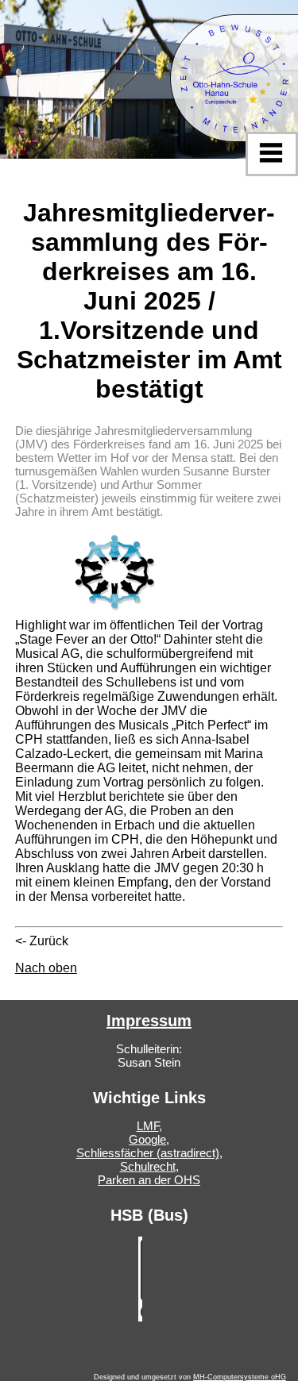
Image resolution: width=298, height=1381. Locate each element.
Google (147, 1139)
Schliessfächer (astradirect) (147, 1153)
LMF (148, 1126)
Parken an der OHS (149, 1180)
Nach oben (46, 968)
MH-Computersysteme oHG (239, 1377)
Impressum (149, 1020)
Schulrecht (148, 1166)
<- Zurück (41, 941)
